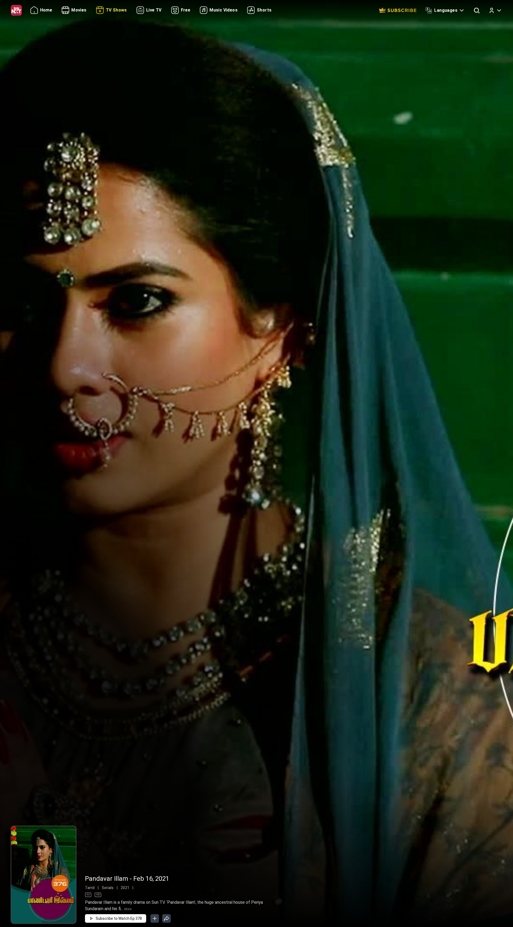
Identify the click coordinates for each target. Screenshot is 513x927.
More (127, 909)
